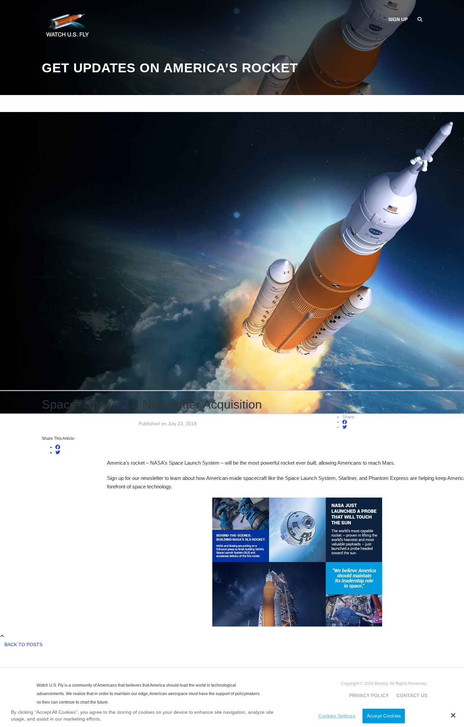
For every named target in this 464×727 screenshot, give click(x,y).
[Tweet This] (344, 427)
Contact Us (411, 695)
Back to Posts (23, 644)
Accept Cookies (384, 716)
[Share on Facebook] (344, 422)
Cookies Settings (336, 716)
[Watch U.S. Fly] (67, 27)
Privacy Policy (369, 695)
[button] (453, 715)
